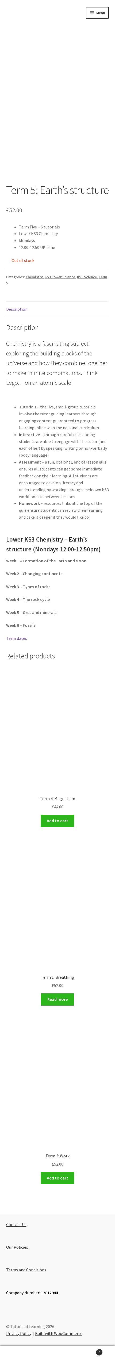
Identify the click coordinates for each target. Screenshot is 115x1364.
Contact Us (16, 1224)
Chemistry (34, 277)
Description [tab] (17, 309)
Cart (88, 1350)
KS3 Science (87, 277)
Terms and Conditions (26, 1269)
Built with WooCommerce (58, 1333)
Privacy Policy (18, 1333)
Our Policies (17, 1247)
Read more (57, 999)
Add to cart (57, 820)
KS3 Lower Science (60, 277)
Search (57, 1355)
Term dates (16, 638)
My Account (19, 1355)
